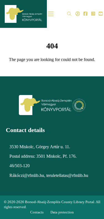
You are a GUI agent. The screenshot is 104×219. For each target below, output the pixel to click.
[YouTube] (101, 14)
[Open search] (69, 14)
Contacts (37, 212)
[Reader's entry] (77, 14)
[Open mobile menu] (51, 14)
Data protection (62, 212)
